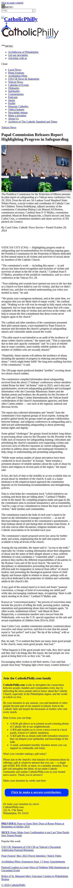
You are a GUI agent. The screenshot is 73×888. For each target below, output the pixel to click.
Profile (11, 103)
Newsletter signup (18, 112)
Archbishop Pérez (17, 75)
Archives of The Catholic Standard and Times (32, 121)
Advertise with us (17, 58)
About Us (13, 118)
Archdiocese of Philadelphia (23, 52)
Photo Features (16, 72)
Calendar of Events (18, 85)
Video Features (16, 109)
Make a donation (17, 115)
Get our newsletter (18, 55)
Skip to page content (12, 2)
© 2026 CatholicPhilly (13, 885)
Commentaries (16, 94)
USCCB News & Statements (23, 78)
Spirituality (14, 91)
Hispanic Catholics (18, 106)
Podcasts (12, 97)
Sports (11, 100)
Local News (14, 69)
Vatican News (15, 81)
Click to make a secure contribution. (36, 792)
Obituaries (13, 88)
